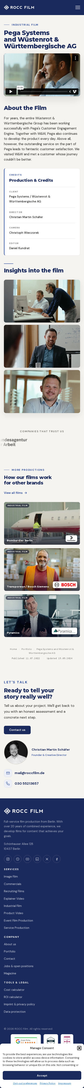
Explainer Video (14, 898)
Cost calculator (14, 990)
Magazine (10, 973)
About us (10, 944)
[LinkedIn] (37, 859)
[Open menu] (78, 7)
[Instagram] (8, 859)
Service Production (16, 928)
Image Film (11, 876)
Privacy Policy (47, 1083)
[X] (47, 859)
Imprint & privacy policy (19, 1004)
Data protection (15, 1011)
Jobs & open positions (18, 966)
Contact (9, 958)
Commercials (12, 884)
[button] (79, 1048)
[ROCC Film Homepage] (19, 7)
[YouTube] (27, 859)
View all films (13, 493)
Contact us (17, 730)
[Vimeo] (17, 859)
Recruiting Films (14, 891)
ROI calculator (13, 997)
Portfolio (26, 649)
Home (13, 649)
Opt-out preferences (25, 1083)
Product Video (13, 913)
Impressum (64, 1083)
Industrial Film (13, 906)
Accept (42, 1075)
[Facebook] (57, 859)
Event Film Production (18, 920)
